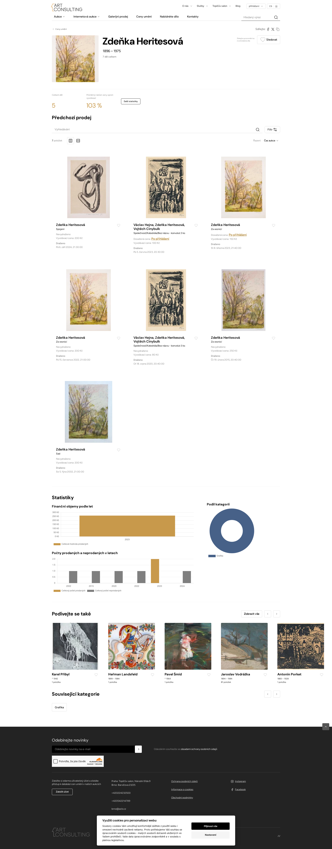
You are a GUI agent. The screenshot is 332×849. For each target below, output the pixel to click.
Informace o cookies (182, 789)
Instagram (240, 781)
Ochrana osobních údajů (184, 781)
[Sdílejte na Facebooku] (268, 29)
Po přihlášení (160, 239)
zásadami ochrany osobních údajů (199, 749)
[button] (325, 726)
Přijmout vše (210, 826)
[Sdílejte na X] (273, 29)
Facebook (240, 789)
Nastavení (210, 834)
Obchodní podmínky (182, 797)
